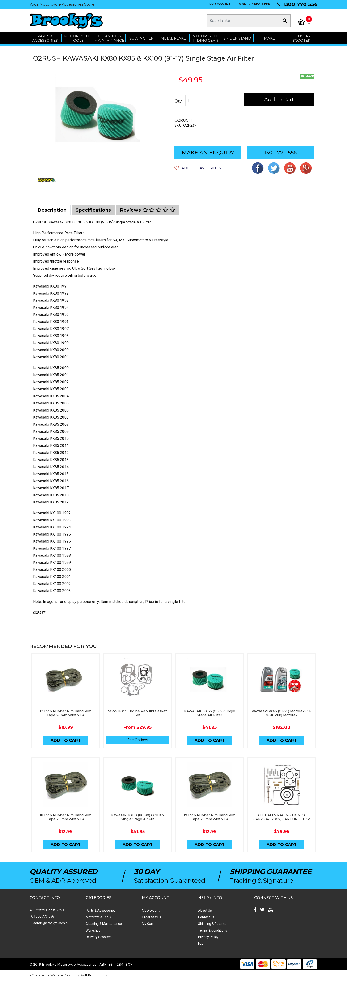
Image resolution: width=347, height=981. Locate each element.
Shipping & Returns (212, 924)
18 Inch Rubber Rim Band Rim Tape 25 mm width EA (65, 817)
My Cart (147, 924)
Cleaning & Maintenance (104, 924)
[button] (197, 168)
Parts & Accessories (100, 910)
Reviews (131, 210)
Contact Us (206, 917)
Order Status (151, 917)
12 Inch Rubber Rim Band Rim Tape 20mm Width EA (65, 713)
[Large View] (46, 181)
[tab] (52, 210)
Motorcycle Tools (98, 917)
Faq (200, 943)
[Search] (284, 21)
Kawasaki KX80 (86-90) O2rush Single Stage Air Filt (137, 817)
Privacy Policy (208, 937)
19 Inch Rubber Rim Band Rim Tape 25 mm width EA (209, 817)
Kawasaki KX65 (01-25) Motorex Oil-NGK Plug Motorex (282, 713)
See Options (137, 740)
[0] (301, 22)
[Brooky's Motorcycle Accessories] (66, 20)
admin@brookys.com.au (51, 923)
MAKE (269, 38)
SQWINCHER (141, 38)
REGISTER (262, 4)
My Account (151, 910)
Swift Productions (93, 975)
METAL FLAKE (173, 38)
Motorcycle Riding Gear (205, 38)
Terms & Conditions (212, 930)
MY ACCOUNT (220, 4)
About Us (205, 910)
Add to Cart (279, 99)
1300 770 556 (300, 4)
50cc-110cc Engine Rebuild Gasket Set (137, 713)
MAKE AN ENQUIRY (208, 152)
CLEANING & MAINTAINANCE (109, 38)
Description (52, 210)
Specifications (93, 210)
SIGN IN (245, 4)
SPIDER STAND (237, 38)
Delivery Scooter (301, 38)
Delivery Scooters (99, 937)
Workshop (93, 930)
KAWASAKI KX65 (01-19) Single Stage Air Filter (209, 713)
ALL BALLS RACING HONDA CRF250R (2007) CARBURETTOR (281, 817)
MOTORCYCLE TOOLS (77, 38)
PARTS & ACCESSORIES (45, 38)
